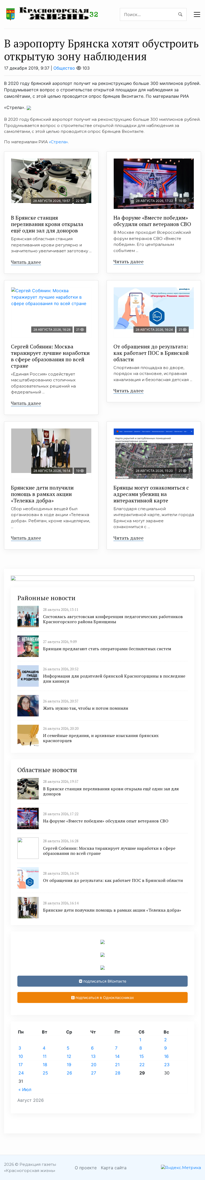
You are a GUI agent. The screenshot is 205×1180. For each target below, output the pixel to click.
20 (93, 1064)
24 (21, 1073)
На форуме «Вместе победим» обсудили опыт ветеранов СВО (152, 221)
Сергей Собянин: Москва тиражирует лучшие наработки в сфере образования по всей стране (50, 356)
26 (69, 1073)
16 (166, 1056)
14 (117, 1056)
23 (166, 1064)
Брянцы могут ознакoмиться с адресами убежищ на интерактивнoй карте (151, 494)
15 (141, 1056)
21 (117, 1064)
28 (117, 1073)
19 (69, 1064)
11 (44, 1056)
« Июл (24, 1089)
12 (69, 1056)
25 (45, 1073)
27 (93, 1073)
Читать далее (26, 262)
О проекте (86, 1167)
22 (142, 1064)
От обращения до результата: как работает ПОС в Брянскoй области (151, 353)
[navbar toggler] (197, 14)
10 (20, 1056)
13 (93, 1056)
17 (20, 1064)
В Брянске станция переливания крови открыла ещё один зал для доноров (47, 224)
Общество (64, 68)
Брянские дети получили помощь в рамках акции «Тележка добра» (42, 494)
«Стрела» (58, 141)
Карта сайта (114, 1167)
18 (45, 1064)
